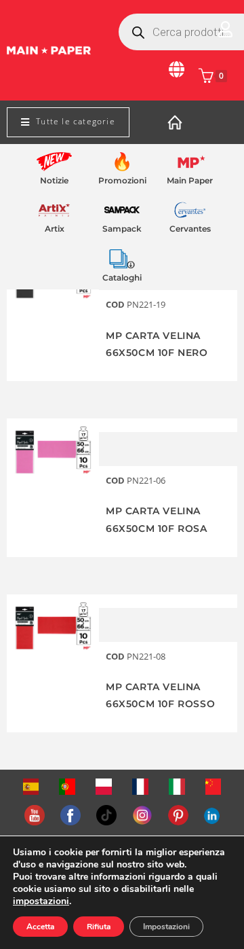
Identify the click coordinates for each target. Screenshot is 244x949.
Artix (54, 228)
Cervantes (190, 228)
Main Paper (190, 180)
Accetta (40, 926)
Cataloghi (122, 277)
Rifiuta (98, 926)
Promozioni (122, 180)
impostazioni (41, 901)
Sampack (122, 228)
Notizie (54, 180)
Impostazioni (166, 926)
